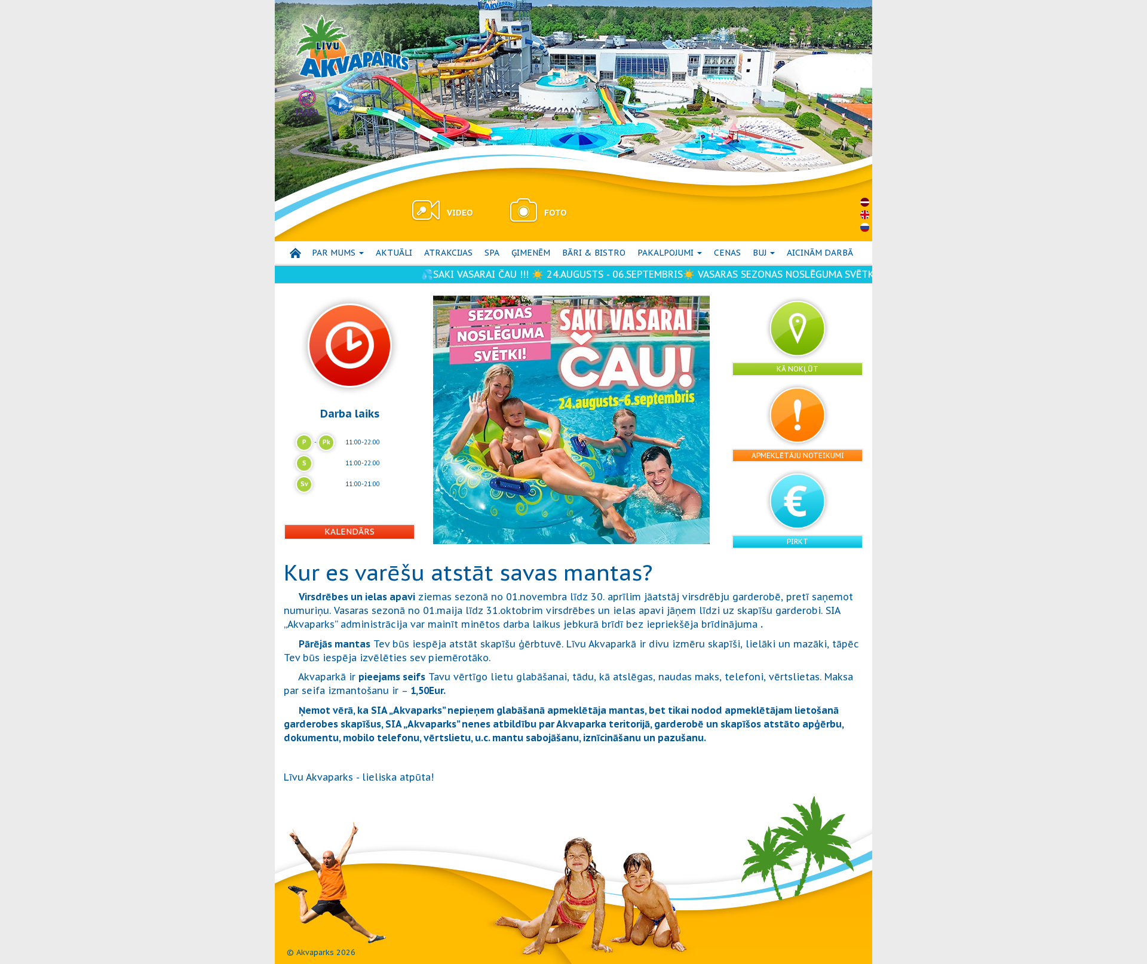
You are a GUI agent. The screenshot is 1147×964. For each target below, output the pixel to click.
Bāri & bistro (593, 252)
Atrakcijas (448, 252)
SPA (491, 252)
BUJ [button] (761, 252)
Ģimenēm (530, 252)
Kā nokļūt (797, 368)
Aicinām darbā (820, 252)
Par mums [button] (335, 252)
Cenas (727, 252)
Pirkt (797, 541)
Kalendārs (349, 531)
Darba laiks (349, 413)
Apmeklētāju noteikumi (798, 455)
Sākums (295, 253)
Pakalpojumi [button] (666, 252)
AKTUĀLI (394, 252)
